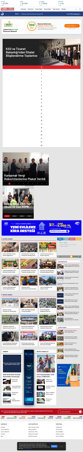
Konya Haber (47, 9)
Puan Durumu (41, 417)
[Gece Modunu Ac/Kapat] (73, 9)
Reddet (61, 446)
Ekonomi (3, 434)
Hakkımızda (59, 427)
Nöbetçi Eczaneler (33, 434)
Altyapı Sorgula (71, 25)
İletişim (64, 9)
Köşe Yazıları (56, 9)
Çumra (22, 216)
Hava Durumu (31, 417)
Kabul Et (54, 446)
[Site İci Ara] (70, 9)
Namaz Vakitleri (12, 417)
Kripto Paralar (77, 417)
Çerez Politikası (60, 436)
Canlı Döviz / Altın (32, 431)
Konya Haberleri (5, 429)
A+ (80, 9)
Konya (14, 216)
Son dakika (73, 14)
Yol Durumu (67, 417)
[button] (41, 67)
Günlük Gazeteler (32, 436)
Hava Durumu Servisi (33, 427)
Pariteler (58, 417)
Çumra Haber (38, 9)
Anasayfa (23, 9)
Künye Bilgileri (59, 431)
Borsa (2, 417)
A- (76, 9)
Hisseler (50, 417)
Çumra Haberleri (5, 431)
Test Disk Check (25, 14)
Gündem (7, 216)
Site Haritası (59, 429)
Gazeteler (30, 9)
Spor (29, 216)
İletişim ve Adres (60, 434)
